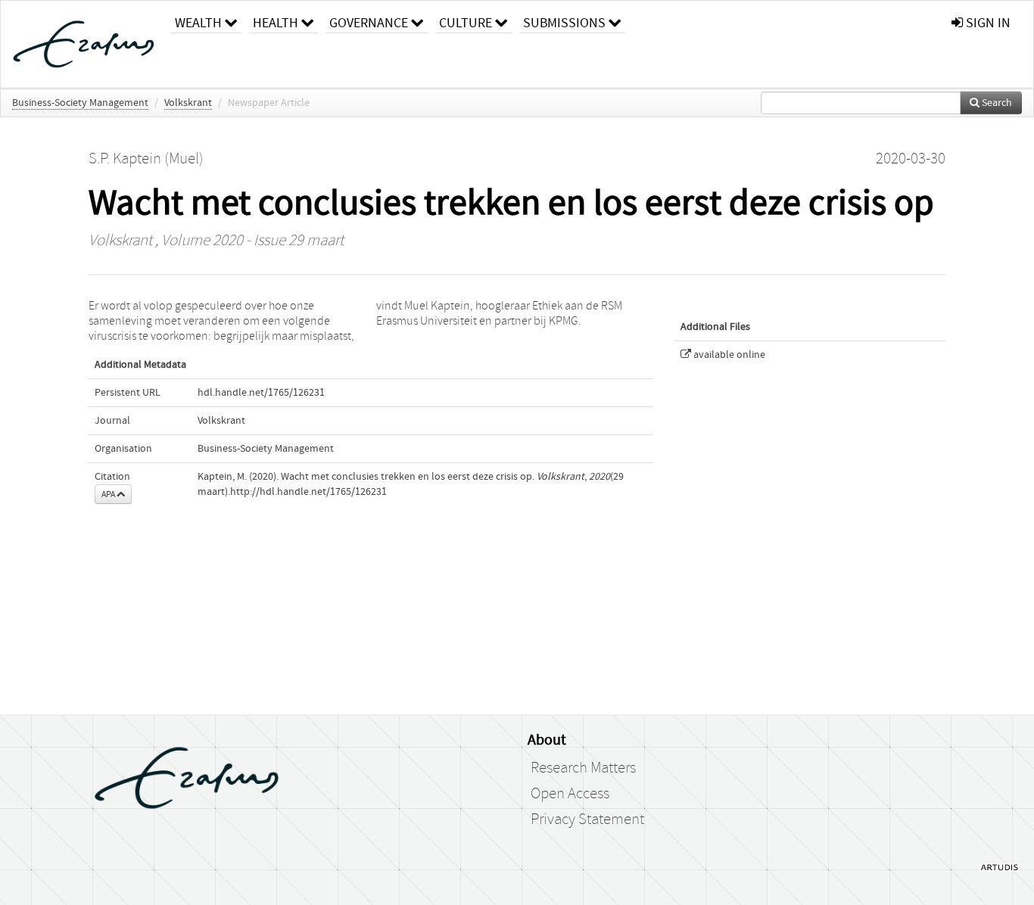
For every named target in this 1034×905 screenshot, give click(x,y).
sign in (987, 23)
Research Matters (583, 768)
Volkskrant (188, 103)
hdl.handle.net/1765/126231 (261, 393)
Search (995, 103)
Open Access (570, 794)
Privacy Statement (587, 819)
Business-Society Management (80, 103)
